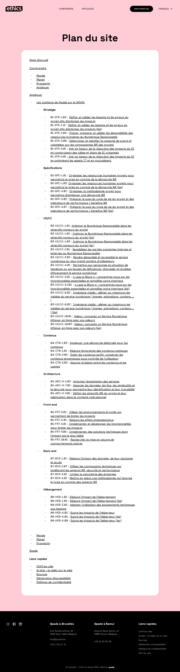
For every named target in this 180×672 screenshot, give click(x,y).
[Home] (25, 9)
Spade (33, 550)
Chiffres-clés (44, 566)
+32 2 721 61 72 (58, 644)
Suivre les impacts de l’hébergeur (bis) (95, 516)
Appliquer (88, 9)
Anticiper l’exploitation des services (96, 381)
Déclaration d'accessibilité (152, 644)
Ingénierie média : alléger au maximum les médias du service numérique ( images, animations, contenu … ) (92, 296)
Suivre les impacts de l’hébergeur (92, 512)
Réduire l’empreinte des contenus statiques (99, 350)
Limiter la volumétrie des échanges (93, 474)
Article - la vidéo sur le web (153, 635)
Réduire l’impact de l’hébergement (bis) (96, 501)
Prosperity (43, 83)
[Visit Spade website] (111, 667)
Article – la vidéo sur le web (54, 570)
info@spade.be (58, 639)
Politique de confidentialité (53, 582)
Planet (40, 79)
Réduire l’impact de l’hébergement (93, 497)
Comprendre (66, 9)
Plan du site (145, 653)
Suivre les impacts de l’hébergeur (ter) (96, 520)
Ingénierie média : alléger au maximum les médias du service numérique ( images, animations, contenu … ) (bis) (92, 308)
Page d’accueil (38, 60)
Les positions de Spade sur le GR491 (60, 102)
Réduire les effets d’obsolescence (91, 420)
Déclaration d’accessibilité (53, 578)
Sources (41, 574)
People (40, 75)
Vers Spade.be (141, 9)
